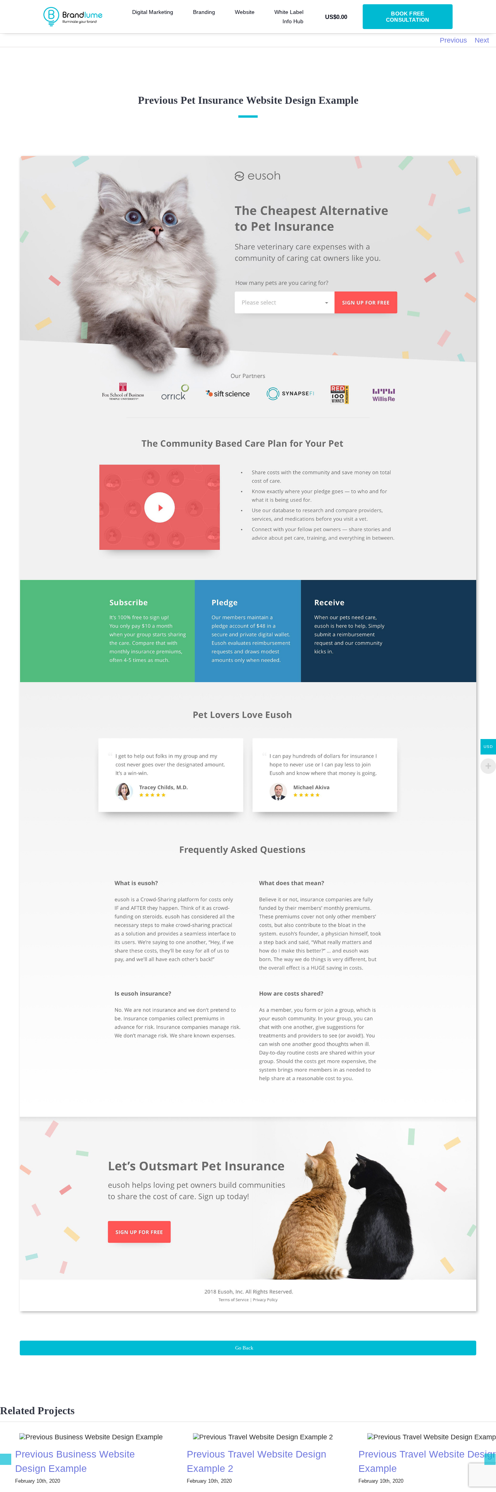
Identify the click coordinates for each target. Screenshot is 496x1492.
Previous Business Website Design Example (76, 1437)
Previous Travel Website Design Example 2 (248, 1437)
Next (482, 40)
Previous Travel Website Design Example (419, 1437)
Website (245, 12)
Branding (204, 12)
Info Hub (292, 21)
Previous (453, 40)
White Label (288, 12)
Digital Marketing (152, 12)
